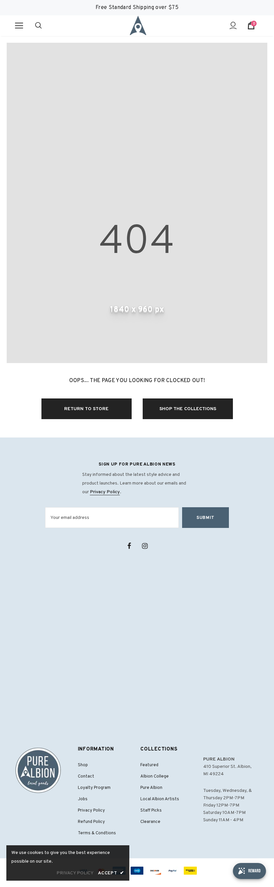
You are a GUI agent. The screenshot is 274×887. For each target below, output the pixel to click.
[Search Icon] (45, 25)
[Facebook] (129, 546)
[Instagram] (145, 546)
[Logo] (138, 25)
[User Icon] (233, 25)
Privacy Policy (105, 492)
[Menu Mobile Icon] (19, 26)
